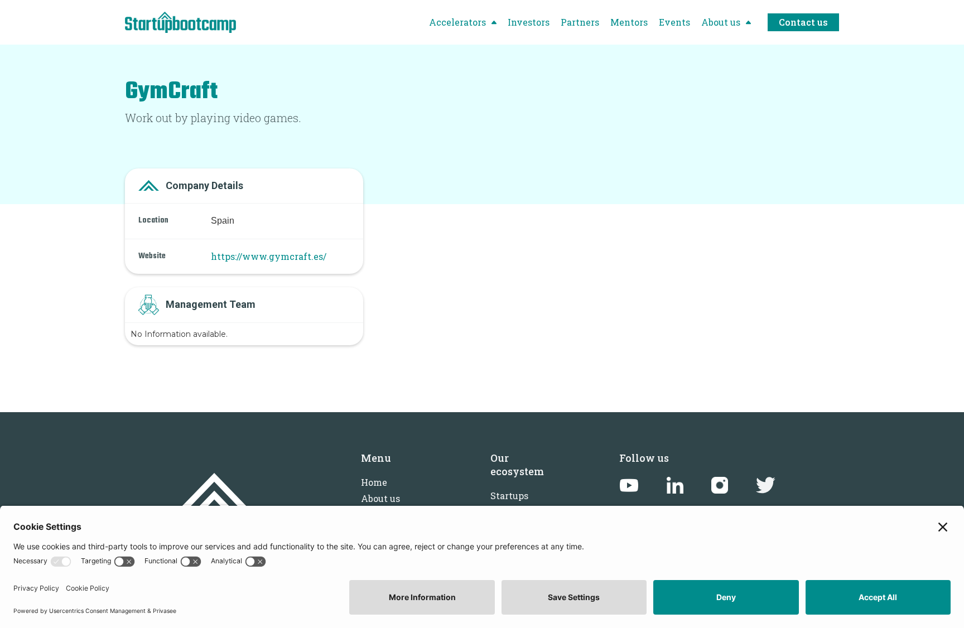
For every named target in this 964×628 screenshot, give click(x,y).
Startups (509, 495)
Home (374, 482)
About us (380, 498)
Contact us (803, 22)
